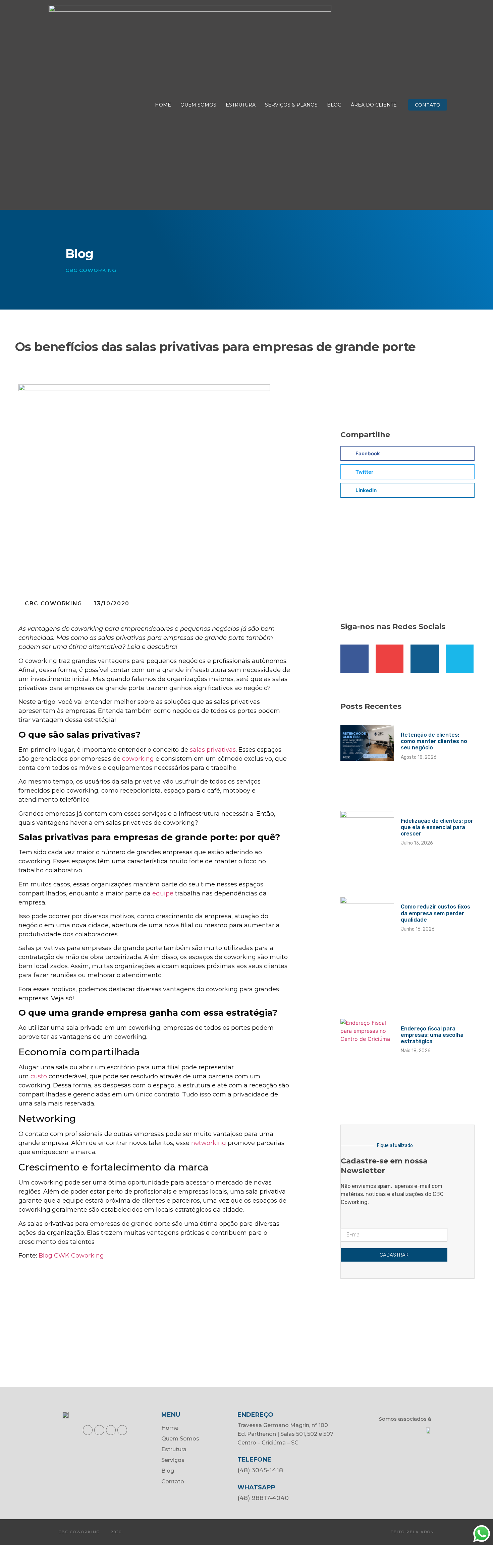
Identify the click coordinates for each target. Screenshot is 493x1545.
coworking (138, 758)
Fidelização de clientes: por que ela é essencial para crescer (437, 827)
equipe (162, 893)
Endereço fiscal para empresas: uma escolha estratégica (432, 1035)
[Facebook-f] (354, 659)
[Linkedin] (424, 659)
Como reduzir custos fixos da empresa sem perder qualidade (435, 913)
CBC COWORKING (90, 270)
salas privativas (213, 749)
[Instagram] (390, 659)
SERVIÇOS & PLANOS (291, 105)
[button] (427, 105)
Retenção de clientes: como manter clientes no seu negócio (434, 741)
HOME (163, 105)
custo (39, 1076)
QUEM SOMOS (198, 105)
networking (208, 1143)
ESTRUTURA (241, 105)
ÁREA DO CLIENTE (374, 105)
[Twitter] (460, 659)
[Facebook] (88, 1430)
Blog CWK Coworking (71, 1255)
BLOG (334, 105)
